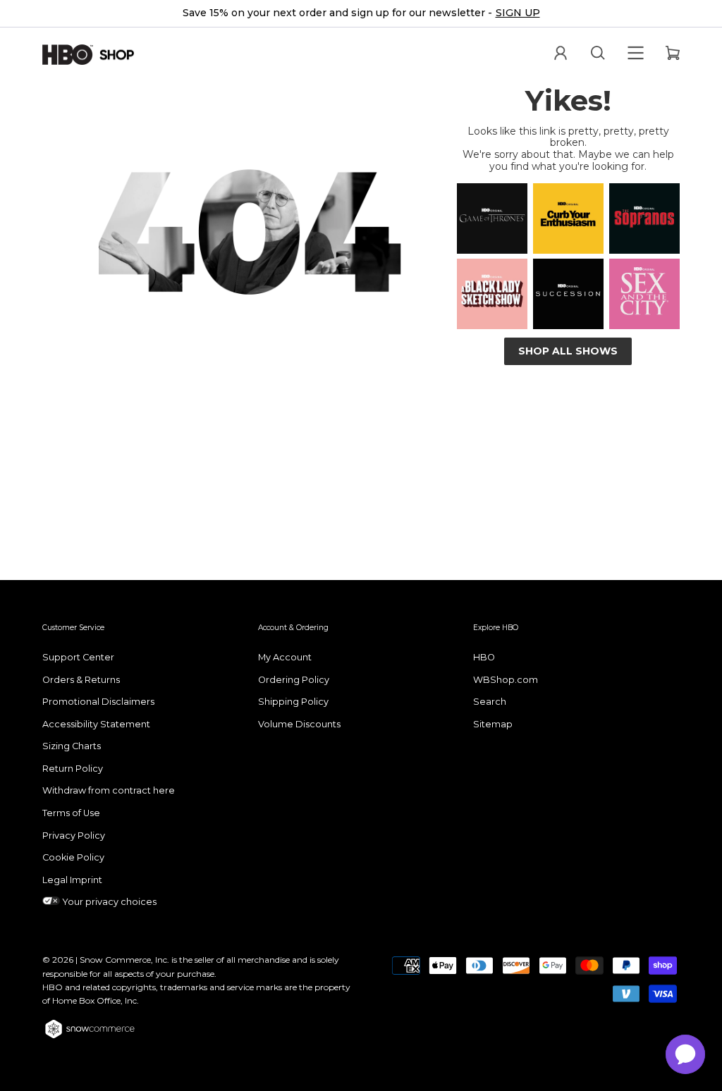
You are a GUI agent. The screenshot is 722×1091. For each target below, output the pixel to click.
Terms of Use (71, 813)
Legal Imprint (72, 880)
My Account (285, 657)
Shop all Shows (568, 351)
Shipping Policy (293, 701)
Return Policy (72, 768)
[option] (361, 13)
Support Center (78, 657)
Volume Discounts (299, 724)
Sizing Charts (71, 746)
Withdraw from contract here (108, 790)
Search (489, 701)
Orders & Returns (81, 679)
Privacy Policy (73, 835)
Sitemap (493, 724)
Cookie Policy (73, 857)
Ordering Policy (293, 679)
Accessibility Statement (96, 724)
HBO (484, 657)
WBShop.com (505, 679)
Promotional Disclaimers (98, 701)
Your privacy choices (108, 901)
